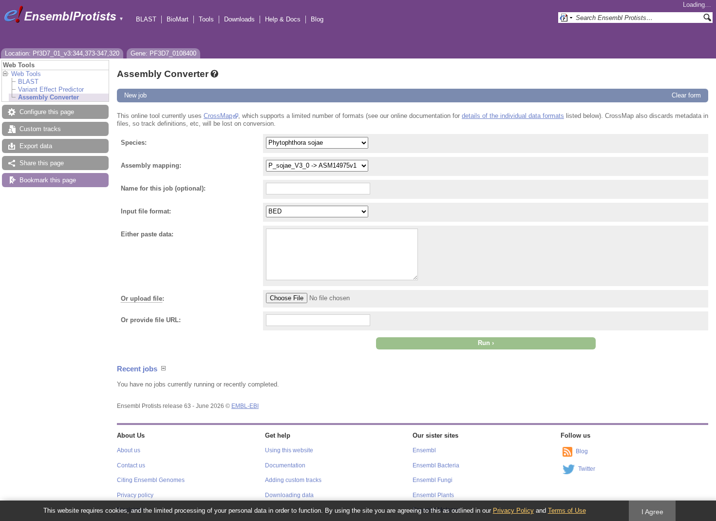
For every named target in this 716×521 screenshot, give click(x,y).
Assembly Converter (48, 97)
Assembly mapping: (151, 165)
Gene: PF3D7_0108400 (163, 53)
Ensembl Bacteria (436, 465)
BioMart (177, 19)
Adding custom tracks (293, 480)
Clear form (686, 95)
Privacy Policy (513, 510)
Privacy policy (135, 495)
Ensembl (424, 450)
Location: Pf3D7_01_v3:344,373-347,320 (62, 53)
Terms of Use (567, 510)
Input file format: (146, 211)
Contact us (131, 465)
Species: (134, 142)
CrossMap (218, 115)
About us (128, 450)
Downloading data (289, 495)
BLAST (146, 19)
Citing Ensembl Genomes (151, 480)
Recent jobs (137, 369)
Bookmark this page (47, 180)
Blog (317, 19)
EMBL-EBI (245, 406)
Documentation (285, 465)
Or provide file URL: (151, 320)
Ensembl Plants (433, 495)
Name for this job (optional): (163, 188)
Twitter (586, 469)
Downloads (239, 19)
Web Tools (26, 73)
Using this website (289, 450)
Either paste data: (147, 234)
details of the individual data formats (513, 115)
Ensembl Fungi (432, 480)
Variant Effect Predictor (51, 89)
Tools (206, 19)
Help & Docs (283, 19)
